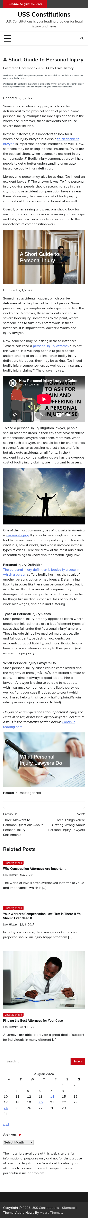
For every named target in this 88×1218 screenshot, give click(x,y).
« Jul (6, 1124)
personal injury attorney (51, 346)
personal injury (17, 535)
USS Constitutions (44, 14)
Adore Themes (51, 1212)
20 (41, 1102)
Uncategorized (29, 793)
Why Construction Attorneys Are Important (34, 869)
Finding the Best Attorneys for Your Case (33, 1021)
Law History (64, 68)
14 (52, 1096)
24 (6, 1108)
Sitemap (68, 1208)
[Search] (82, 38)
